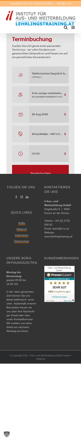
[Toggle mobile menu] (73, 27)
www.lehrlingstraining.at (58, 236)
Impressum (21, 235)
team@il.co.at (63, 3)
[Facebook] (16, 197)
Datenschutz (21, 241)
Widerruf (22, 229)
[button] (7, 434)
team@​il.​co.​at (60, 228)
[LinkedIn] (27, 197)
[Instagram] (21, 197)
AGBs (21, 223)
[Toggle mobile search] (66, 27)
